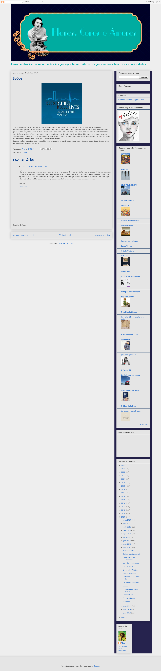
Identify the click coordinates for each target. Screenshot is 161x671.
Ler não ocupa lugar (131, 563)
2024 (123, 469)
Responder (23, 187)
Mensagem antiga (102, 235)
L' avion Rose (127, 226)
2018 (123, 489)
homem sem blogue (129, 241)
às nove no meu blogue (131, 411)
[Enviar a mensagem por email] (41, 149)
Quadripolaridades (129, 312)
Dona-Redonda (127, 200)
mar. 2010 (127, 606)
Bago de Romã (127, 297)
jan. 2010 (127, 613)
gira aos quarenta (128, 355)
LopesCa (125, 205)
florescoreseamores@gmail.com (131, 100)
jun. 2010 (127, 541)
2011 (123, 513)
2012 (123, 510)
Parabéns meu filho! (131, 582)
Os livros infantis (129, 598)
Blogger (96, 666)
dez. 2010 (127, 520)
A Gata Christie (127, 251)
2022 (123, 476)
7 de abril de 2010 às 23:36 (37, 166)
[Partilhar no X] (45, 149)
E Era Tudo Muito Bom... (131, 276)
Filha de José (127, 256)
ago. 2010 (127, 534)
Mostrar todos (144, 425)
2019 (123, 486)
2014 (123, 503)
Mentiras (126, 602)
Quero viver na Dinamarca (129, 558)
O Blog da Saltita (128, 406)
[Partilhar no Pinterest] (50, 149)
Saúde (24, 152)
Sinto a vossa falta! (130, 573)
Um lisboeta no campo (130, 375)
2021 (123, 479)
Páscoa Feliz (128, 595)
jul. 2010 (127, 537)
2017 (123, 493)
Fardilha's (125, 169)
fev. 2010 (127, 609)
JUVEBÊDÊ (125, 154)
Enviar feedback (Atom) (66, 243)
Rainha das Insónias (130, 221)
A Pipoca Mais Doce (129, 334)
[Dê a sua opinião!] (43, 149)
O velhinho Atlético (130, 570)
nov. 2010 (127, 523)
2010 (123, 517)
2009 (123, 617)
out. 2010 (127, 527)
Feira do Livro (128, 550)
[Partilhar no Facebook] (48, 149)
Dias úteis (125, 271)
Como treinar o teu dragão (130, 590)
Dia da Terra (128, 566)
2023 (123, 472)
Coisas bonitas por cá (131, 554)
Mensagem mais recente (24, 235)
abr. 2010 (127, 548)
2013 (123, 507)
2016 (123, 496)
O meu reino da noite (130, 391)
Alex (123, 643)
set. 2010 (127, 530)
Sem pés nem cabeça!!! (131, 292)
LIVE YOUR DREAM (129, 185)
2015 (123, 500)
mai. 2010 (127, 544)
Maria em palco (127, 339)
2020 (123, 482)
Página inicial (64, 235)
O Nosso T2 (126, 370)
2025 (123, 465)
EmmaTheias (126, 246)
